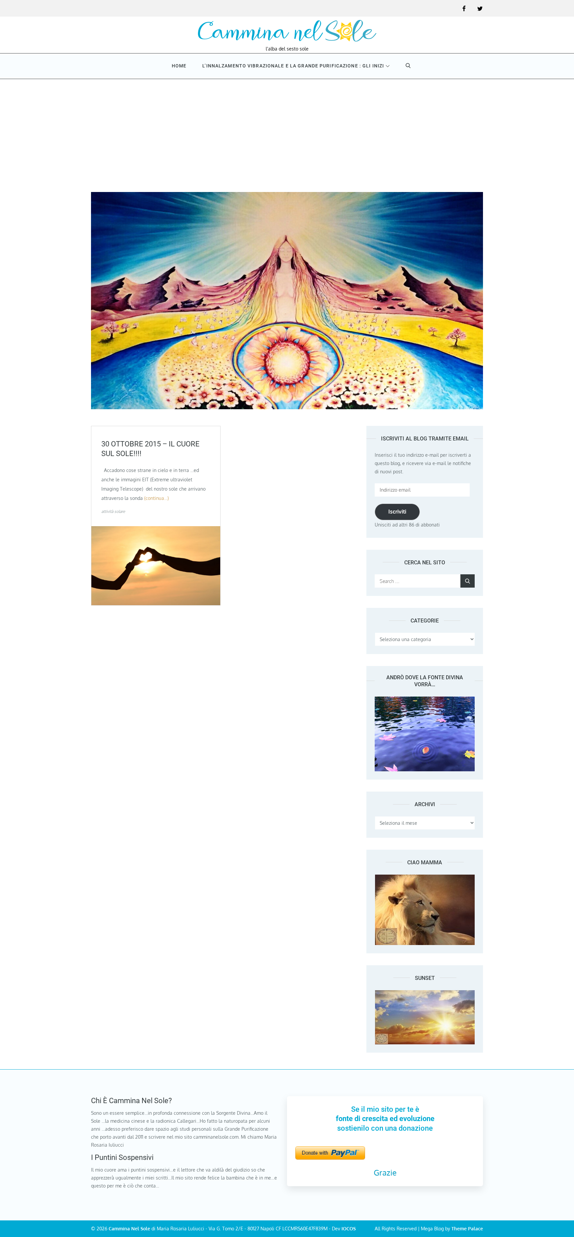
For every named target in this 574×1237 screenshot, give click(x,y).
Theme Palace (467, 1228)
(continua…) (156, 498)
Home (179, 65)
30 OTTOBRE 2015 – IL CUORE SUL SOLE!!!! (150, 449)
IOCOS (348, 1228)
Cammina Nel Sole (129, 1228)
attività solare (113, 511)
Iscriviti (397, 511)
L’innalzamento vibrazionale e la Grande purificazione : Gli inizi (293, 65)
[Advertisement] (287, 128)
